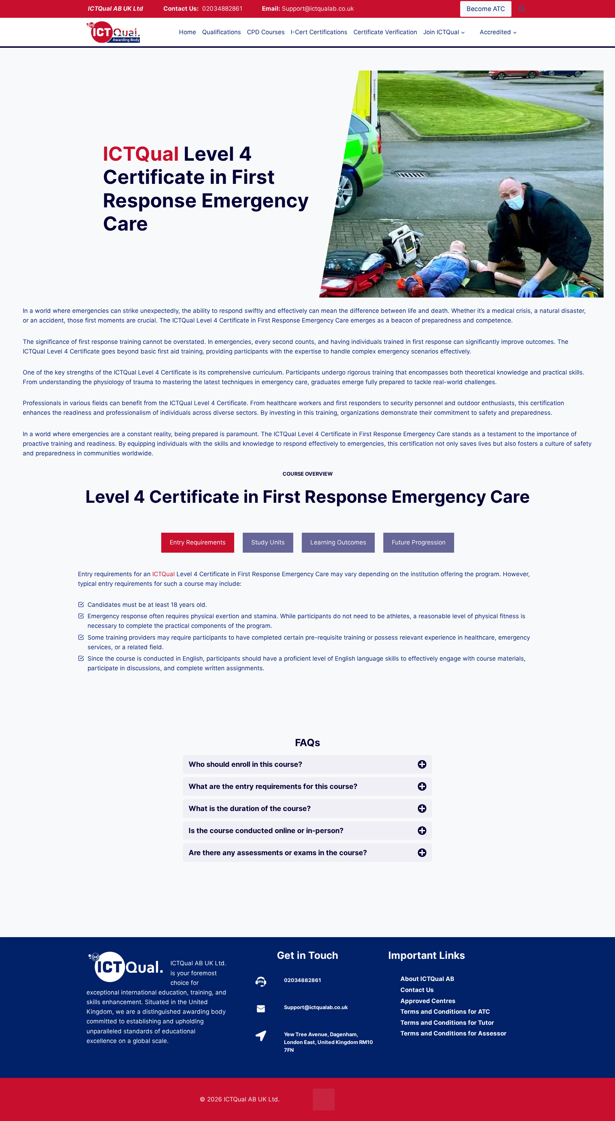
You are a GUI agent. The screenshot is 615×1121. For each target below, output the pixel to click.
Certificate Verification (385, 32)
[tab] (197, 543)
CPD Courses (266, 32)
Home (187, 32)
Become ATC (486, 8)
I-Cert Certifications (319, 32)
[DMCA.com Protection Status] (364, 1099)
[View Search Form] (522, 9)
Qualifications (221, 32)
